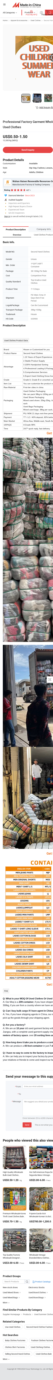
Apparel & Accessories (19, 20)
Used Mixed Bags (10, 1297)
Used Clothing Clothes (40, 1347)
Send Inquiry (27, 150)
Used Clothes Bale (44, 1354)
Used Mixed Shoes (11, 1292)
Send (27, 1124)
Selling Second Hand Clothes (17, 1354)
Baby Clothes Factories (15, 1340)
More (5, 1359)
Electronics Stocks (37, 1287)
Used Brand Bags (36, 1297)
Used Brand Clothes (37, 1292)
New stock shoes (10, 1287)
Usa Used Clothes (12, 1327)
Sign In (7, 216)
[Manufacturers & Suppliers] (26, 5)
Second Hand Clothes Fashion (39, 1327)
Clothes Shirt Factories (15, 1347)
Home (5, 20)
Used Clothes (36, 20)
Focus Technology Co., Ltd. (35, 1369)
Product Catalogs (43, 1281)
